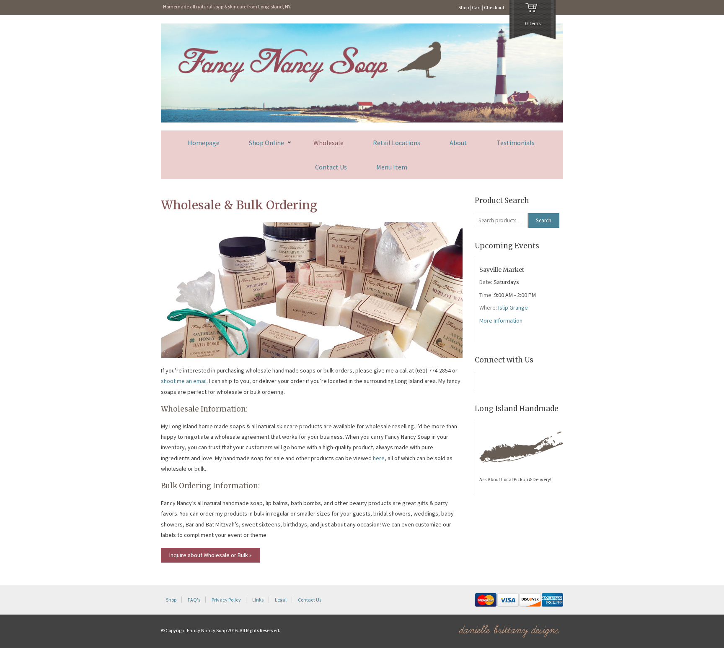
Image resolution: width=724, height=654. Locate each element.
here (379, 458)
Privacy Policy (226, 600)
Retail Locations (396, 142)
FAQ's (194, 600)
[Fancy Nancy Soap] (362, 120)
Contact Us (331, 167)
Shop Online (266, 142)
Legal (281, 600)
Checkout (494, 7)
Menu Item (391, 167)
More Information (500, 320)
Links (258, 600)
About (458, 142)
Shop (463, 7)
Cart (476, 7)
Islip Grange (513, 307)
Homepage (204, 142)
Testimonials (515, 142)
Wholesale (328, 142)
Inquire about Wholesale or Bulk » (210, 555)
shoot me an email (184, 381)
